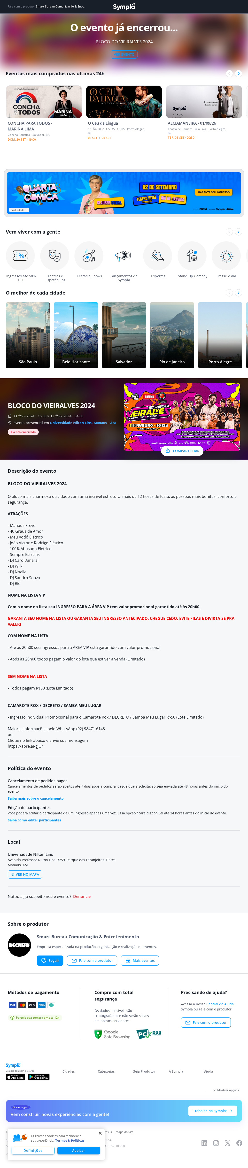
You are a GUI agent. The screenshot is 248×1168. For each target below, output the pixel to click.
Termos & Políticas (69, 1140)
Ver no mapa (27, 874)
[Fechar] (100, 1133)
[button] (20, 1138)
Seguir (54, 960)
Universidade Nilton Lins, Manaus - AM (83, 422)
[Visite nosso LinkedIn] (204, 1143)
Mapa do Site (124, 1132)
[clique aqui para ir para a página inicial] (124, 6)
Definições (32, 1150)
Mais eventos (144, 960)
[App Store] (15, 1077)
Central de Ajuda (220, 1004)
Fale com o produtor (96, 960)
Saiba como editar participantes (34, 820)
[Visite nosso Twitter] (228, 1143)
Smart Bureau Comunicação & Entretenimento (60, 6)
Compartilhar (186, 450)
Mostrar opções (228, 1090)
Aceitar (78, 1150)
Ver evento (124, 54)
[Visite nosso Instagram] (216, 1143)
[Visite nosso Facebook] (239, 1143)
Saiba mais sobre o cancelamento (36, 798)
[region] (56, 1144)
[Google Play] (38, 1077)
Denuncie (82, 896)
